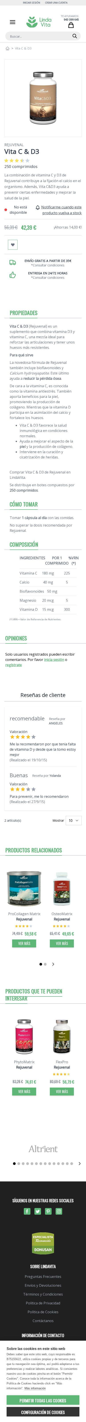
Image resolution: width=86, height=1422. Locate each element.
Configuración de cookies (43, 1412)
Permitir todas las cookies (43, 1400)
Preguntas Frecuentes (43, 1276)
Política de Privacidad (43, 1303)
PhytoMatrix (24, 1061)
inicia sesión (54, 659)
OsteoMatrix (62, 913)
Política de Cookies (43, 1311)
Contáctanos (43, 1320)
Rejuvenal (14, 144)
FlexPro (62, 1061)
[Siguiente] (54, 964)
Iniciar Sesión (31, 2)
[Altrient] (43, 1149)
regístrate (13, 664)
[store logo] (38, 22)
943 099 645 (71, 19)
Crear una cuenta (56, 2)
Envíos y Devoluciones (43, 1285)
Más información (35, 1388)
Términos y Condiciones (43, 1294)
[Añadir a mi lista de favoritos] (13, 245)
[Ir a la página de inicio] (7, 48)
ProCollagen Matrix (24, 913)
